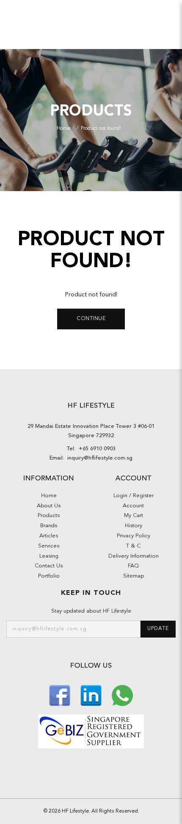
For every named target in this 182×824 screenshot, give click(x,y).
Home (64, 128)
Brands (48, 525)
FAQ (133, 566)
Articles (48, 536)
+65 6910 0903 (95, 449)
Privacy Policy (133, 536)
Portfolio (49, 576)
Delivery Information (133, 556)
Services (48, 546)
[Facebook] (60, 694)
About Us (49, 506)
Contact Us (49, 566)
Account (133, 506)
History (133, 525)
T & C (133, 546)
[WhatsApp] (122, 694)
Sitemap (133, 576)
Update (158, 628)
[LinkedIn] (91, 694)
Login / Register (133, 495)
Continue (91, 318)
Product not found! (101, 128)
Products (49, 515)
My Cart (133, 515)
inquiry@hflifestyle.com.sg (98, 458)
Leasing (48, 556)
